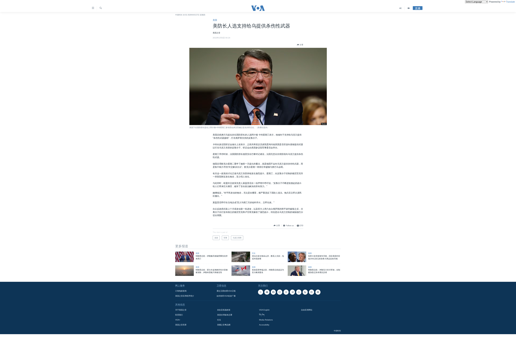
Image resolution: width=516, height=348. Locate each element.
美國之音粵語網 (223, 325)
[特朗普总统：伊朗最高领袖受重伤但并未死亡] (184, 257)
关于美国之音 (181, 310)
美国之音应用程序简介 (184, 296)
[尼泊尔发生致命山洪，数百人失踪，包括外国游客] (241, 257)
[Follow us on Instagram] (279, 292)
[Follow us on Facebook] (273, 292)
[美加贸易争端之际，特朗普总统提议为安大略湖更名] (241, 270)
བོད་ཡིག (261, 315)
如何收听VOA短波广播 (226, 296)
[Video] (409, 8)
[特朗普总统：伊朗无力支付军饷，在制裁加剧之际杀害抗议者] (297, 270)
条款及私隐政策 (223, 310)
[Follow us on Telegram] (292, 292)
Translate (510, 2)
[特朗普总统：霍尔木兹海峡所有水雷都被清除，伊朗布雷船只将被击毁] (184, 270)
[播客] (311, 292)
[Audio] (401, 8)
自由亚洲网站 (306, 310)
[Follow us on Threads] (286, 292)
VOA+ (177, 320)
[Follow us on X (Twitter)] (260, 292)
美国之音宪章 (181, 325)
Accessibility (264, 325)
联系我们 (179, 315)
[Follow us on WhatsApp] (298, 292)
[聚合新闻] (305, 292)
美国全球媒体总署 (224, 315)
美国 (215, 20)
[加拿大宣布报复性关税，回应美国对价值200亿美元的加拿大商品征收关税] (297, 257)
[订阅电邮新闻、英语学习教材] (317, 292)
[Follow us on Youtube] (266, 292)
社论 (219, 320)
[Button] (300, 44)
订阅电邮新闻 (181, 291)
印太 (253, 253)
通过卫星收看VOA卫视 (226, 291)
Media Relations (266, 320)
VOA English (264, 310)
